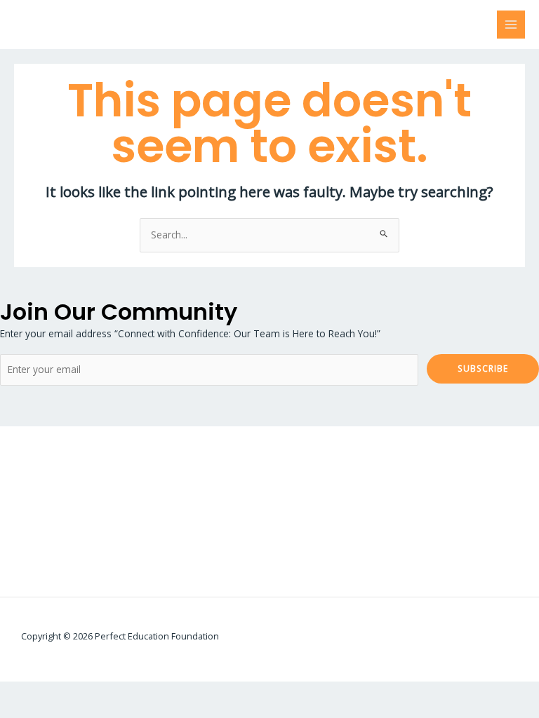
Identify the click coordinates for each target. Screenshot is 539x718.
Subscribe (483, 368)
